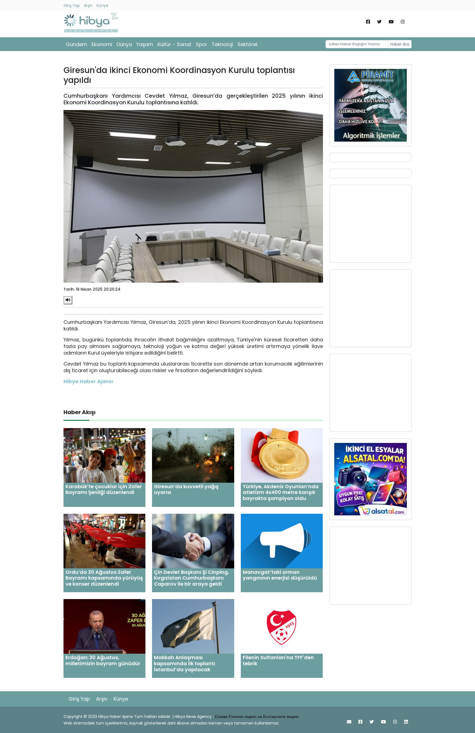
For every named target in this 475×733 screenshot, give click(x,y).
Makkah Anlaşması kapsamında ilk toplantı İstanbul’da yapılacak (184, 663)
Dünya (124, 44)
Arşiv (88, 5)
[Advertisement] (370, 223)
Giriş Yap (71, 5)
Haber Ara (399, 44)
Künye (102, 5)
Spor (201, 44)
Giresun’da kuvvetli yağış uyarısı (186, 489)
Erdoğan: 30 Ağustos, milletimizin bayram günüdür (102, 660)
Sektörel (247, 44)
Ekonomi (102, 44)
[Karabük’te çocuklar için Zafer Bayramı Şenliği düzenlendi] (104, 455)
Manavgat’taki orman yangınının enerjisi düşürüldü (280, 575)
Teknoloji (222, 44)
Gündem (76, 44)
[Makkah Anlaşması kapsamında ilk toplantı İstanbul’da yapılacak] (193, 626)
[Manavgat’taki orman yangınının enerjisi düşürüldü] (282, 540)
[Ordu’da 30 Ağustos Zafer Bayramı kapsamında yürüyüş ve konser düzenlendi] (104, 540)
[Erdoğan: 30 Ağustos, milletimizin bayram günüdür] (104, 626)
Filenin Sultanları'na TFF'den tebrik (278, 660)
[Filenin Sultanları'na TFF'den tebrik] (282, 626)
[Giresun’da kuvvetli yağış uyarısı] (193, 455)
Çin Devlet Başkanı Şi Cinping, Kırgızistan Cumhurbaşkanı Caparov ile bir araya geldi (191, 578)
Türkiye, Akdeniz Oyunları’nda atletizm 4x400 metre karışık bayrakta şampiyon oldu (281, 492)
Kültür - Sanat (174, 44)
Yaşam (144, 44)
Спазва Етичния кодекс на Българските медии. (257, 716)
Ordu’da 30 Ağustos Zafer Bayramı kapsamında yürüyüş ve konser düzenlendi (104, 578)
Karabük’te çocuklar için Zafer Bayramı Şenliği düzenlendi (103, 489)
